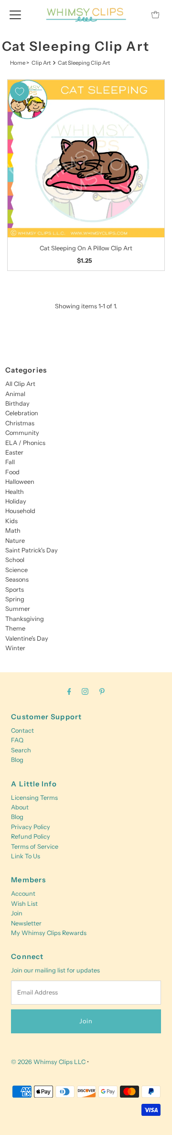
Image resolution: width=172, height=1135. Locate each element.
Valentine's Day (26, 638)
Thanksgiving (24, 618)
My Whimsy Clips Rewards (48, 932)
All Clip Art (20, 383)
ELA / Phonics (25, 442)
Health (14, 491)
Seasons (17, 579)
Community (22, 432)
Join (16, 913)
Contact (22, 730)
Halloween (19, 481)
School (14, 559)
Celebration (21, 413)
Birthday (17, 403)
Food (12, 472)
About (20, 807)
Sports (14, 589)
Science (16, 569)
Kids (11, 521)
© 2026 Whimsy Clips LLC (48, 1061)
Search (21, 750)
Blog (17, 759)
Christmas (19, 423)
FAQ (17, 740)
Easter (14, 452)
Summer (17, 608)
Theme (15, 628)
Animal (15, 394)
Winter (15, 648)
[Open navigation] (15, 14)
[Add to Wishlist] (19, 91)
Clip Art (41, 62)
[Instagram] (85, 691)
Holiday (15, 501)
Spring (14, 599)
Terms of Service (34, 846)
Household (20, 511)
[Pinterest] (102, 691)
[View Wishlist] (134, 14)
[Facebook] (69, 691)
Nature (15, 540)
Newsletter (26, 923)
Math (13, 530)
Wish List (24, 903)
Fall (10, 462)
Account (23, 893)
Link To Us (25, 856)
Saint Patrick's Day (31, 550)
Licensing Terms (34, 797)
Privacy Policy (30, 827)
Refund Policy (30, 836)
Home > (19, 62)
